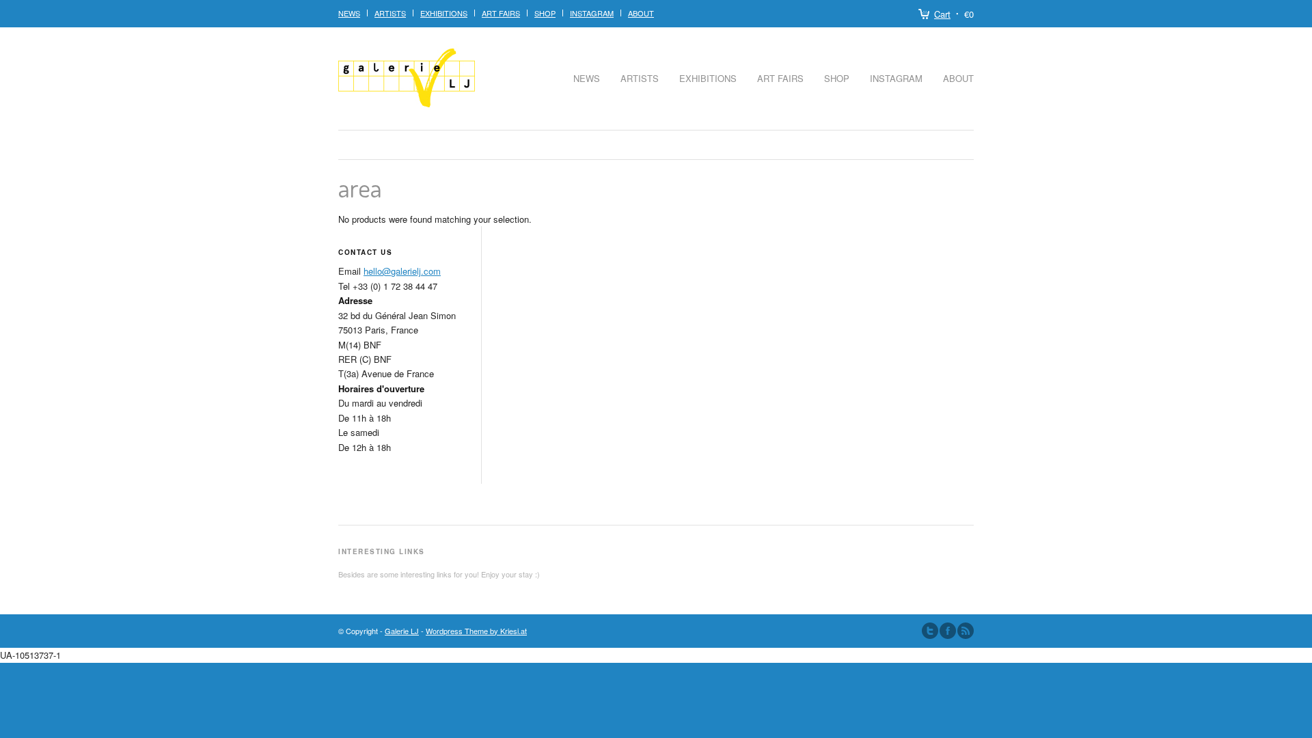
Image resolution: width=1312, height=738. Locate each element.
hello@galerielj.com (402, 270)
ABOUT (641, 13)
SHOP (545, 13)
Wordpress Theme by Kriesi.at (476, 630)
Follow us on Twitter (930, 631)
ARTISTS (639, 78)
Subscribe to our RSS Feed (965, 631)
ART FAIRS (501, 13)
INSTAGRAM (592, 13)
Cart (942, 14)
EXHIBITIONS (443, 13)
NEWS (349, 13)
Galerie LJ (402, 630)
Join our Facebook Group (948, 631)
